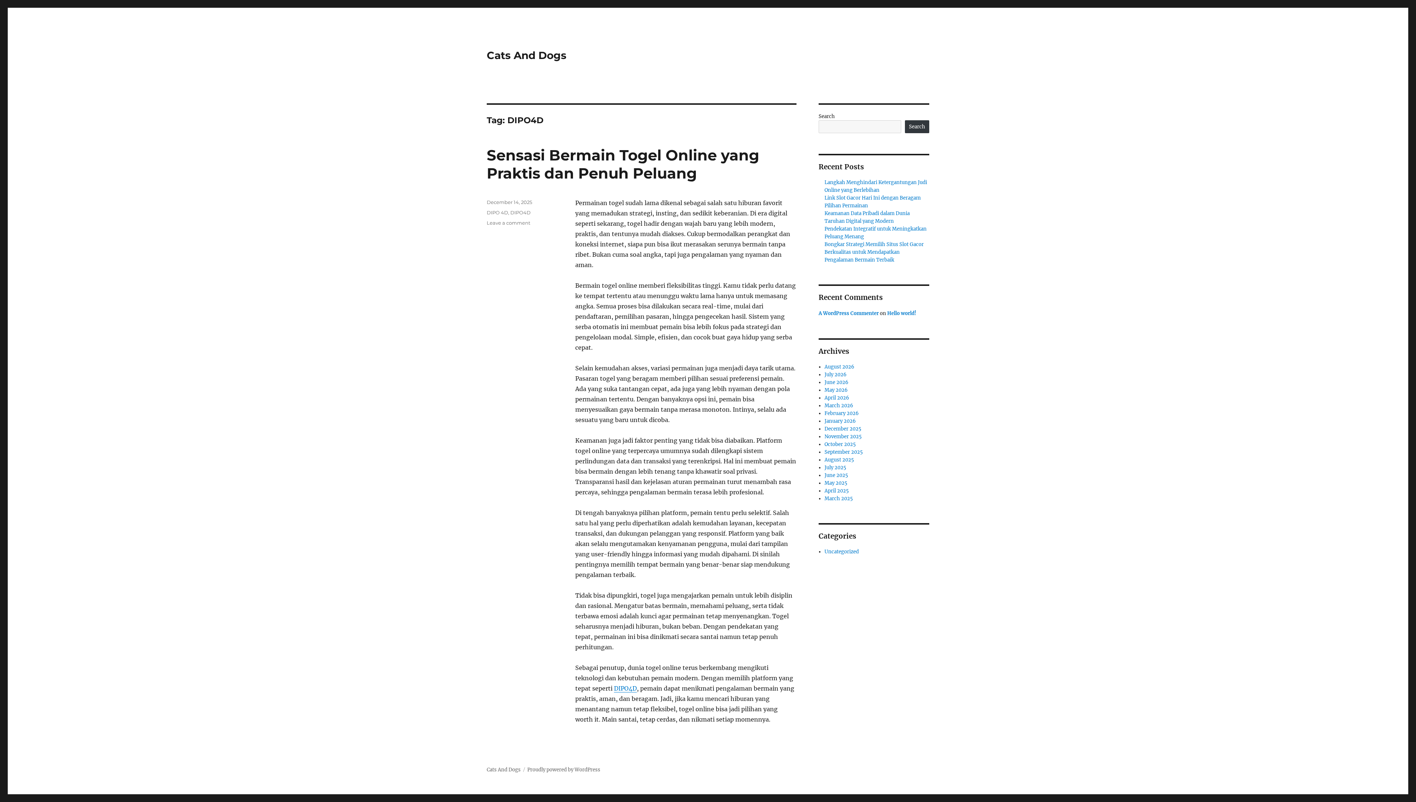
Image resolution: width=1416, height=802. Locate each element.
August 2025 (839, 460)
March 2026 (839, 405)
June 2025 (836, 475)
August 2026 (839, 367)
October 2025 (840, 444)
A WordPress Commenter (849, 313)
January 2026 (840, 421)
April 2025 (837, 491)
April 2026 (837, 398)
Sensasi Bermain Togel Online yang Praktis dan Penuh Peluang (623, 164)
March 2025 (839, 498)
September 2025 (844, 452)
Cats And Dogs (526, 55)
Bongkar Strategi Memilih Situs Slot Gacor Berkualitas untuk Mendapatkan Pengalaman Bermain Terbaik (874, 252)
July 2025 (835, 467)
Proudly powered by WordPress (563, 770)
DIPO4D (625, 688)
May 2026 (836, 390)
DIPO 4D (497, 212)
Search (827, 116)
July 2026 (836, 374)
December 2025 (843, 429)
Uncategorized (842, 552)
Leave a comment (508, 223)
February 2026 (842, 413)
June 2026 (836, 382)
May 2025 (836, 483)
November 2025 (843, 436)
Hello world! (901, 313)
